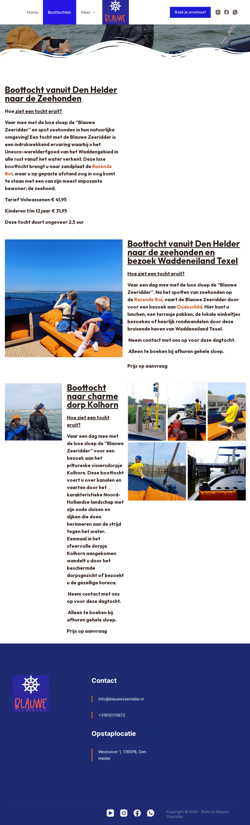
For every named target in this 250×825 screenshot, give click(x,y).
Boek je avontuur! (190, 12)
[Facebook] (226, 12)
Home (32, 12)
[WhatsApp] (235, 12)
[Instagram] (218, 12)
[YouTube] (110, 813)
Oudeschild (189, 307)
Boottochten (59, 12)
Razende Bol (148, 299)
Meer (85, 12)
